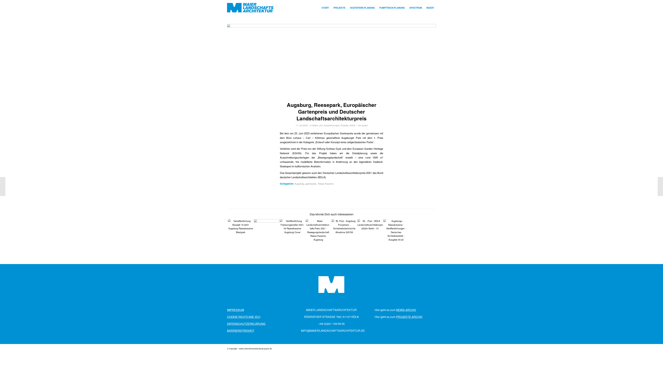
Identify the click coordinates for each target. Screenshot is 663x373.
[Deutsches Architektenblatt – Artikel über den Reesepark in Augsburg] (396, 232)
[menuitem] (325, 7)
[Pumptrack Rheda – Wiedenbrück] (660, 186)
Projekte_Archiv (348, 125)
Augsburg (299, 183)
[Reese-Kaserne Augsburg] (266, 232)
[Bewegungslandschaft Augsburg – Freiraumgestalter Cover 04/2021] (292, 232)
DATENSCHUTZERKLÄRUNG (246, 324)
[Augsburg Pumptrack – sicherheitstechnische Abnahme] (344, 232)
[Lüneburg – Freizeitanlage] (2, 186)
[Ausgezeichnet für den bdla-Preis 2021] (318, 232)
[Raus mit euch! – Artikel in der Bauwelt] (240, 232)
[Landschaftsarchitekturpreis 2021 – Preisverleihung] (370, 232)
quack (365, 125)
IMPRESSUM (235, 310)
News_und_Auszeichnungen (326, 125)
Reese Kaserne (325, 183)
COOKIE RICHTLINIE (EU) (243, 317)
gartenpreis (310, 183)
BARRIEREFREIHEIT (240, 331)
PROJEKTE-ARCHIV (409, 317)
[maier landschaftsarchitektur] (250, 7)
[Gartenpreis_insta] (331, 60)
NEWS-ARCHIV (406, 310)
